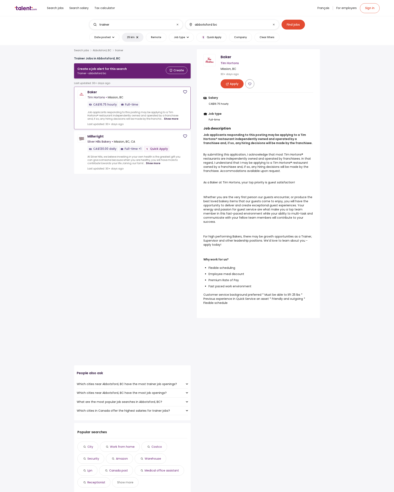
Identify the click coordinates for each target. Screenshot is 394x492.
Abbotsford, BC (102, 50)
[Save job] (185, 92)
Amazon (122, 459)
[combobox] (135, 24)
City (90, 447)
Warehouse (153, 459)
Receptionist (96, 482)
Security (93, 459)
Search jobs (81, 50)
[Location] (229, 24)
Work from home (122, 447)
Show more (171, 118)
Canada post (118, 470)
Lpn (89, 470)
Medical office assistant (162, 470)
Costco (156, 447)
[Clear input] (177, 24)
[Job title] (133, 24)
